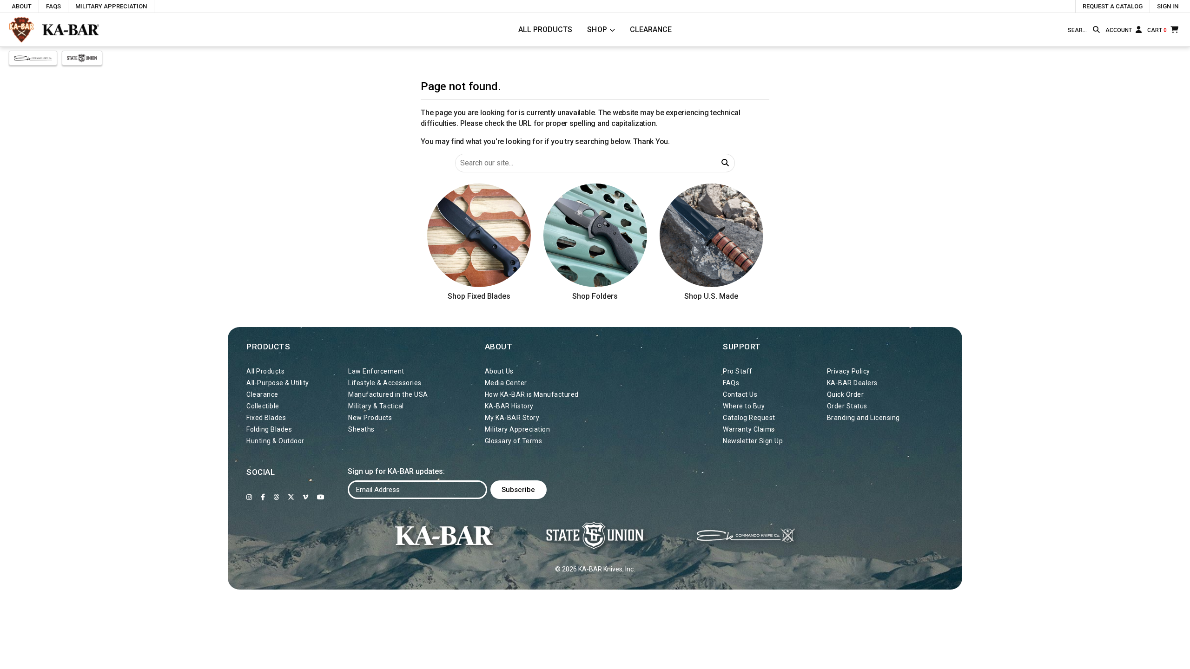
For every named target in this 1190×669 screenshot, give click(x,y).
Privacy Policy (848, 371)
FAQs (53, 6)
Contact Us (740, 394)
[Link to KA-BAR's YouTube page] (321, 497)
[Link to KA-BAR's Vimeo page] (306, 497)
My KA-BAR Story (512, 417)
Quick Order (845, 394)
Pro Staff (738, 371)
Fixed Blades (266, 417)
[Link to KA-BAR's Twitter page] (291, 497)
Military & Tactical (376, 406)
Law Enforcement (376, 371)
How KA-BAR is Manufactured (532, 394)
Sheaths (361, 429)
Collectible (262, 406)
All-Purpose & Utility (277, 383)
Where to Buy (744, 406)
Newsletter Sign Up (753, 441)
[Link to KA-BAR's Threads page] (276, 497)
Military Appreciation (111, 6)
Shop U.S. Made (711, 296)
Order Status (847, 406)
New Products (370, 417)
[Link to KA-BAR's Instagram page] (249, 497)
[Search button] (1096, 29)
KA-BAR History (509, 406)
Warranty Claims (749, 429)
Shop (597, 29)
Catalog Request (749, 417)
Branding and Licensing (863, 417)
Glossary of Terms (513, 441)
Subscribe (518, 489)
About (22, 6)
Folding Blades (269, 429)
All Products (545, 29)
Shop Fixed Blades (479, 296)
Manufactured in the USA (388, 394)
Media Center (506, 383)
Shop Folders (595, 296)
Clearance (651, 29)
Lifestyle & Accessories (385, 383)
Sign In (1167, 6)
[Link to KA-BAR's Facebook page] (263, 497)
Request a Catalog (1113, 6)
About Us (499, 371)
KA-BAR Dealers (852, 383)
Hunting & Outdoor (275, 441)
